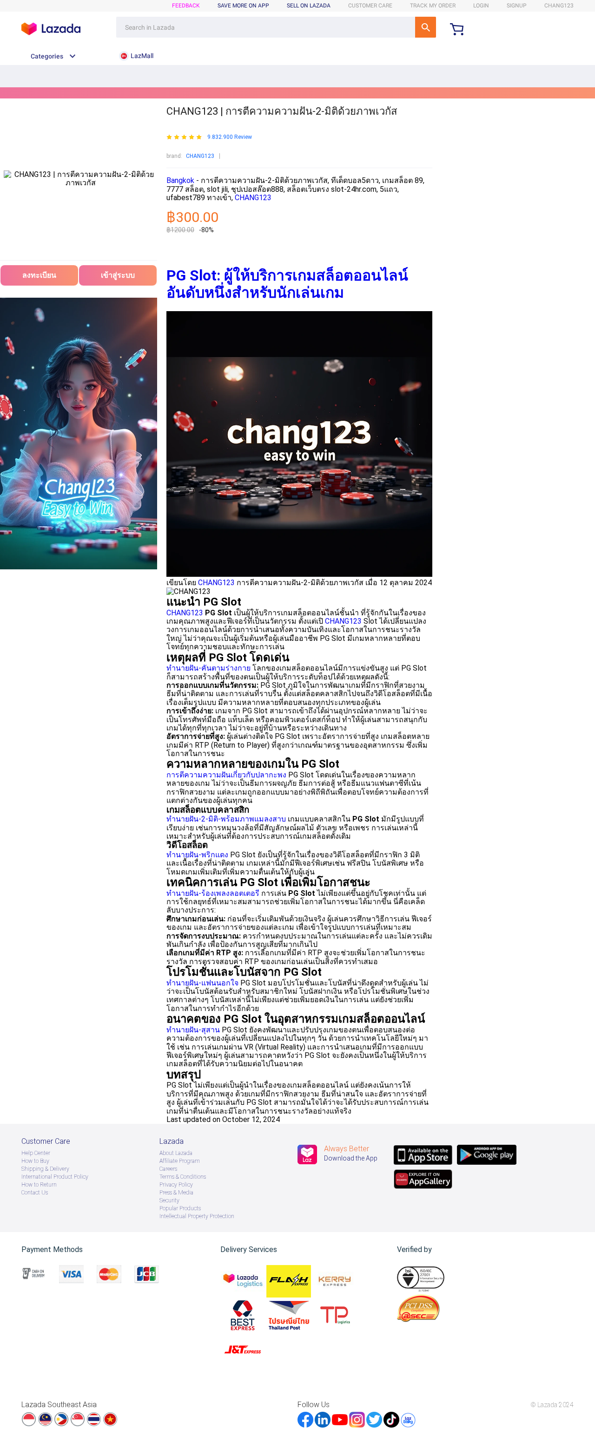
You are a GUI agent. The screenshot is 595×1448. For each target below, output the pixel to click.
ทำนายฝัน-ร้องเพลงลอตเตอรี (212, 893)
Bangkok (181, 180)
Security (169, 1200)
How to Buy (35, 1161)
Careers (168, 1169)
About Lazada (175, 1153)
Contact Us (34, 1192)
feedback (186, 5)
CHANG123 (200, 156)
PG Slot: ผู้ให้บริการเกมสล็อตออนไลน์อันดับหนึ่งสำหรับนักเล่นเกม (287, 284)
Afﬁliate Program (179, 1161)
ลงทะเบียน (39, 275)
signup (517, 5)
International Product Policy (54, 1177)
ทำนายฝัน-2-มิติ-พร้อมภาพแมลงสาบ (226, 819)
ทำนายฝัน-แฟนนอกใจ (202, 982)
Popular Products (180, 1208)
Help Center (35, 1153)
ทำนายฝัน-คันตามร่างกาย (208, 668)
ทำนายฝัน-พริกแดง (197, 854)
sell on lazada (309, 5)
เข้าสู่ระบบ (118, 275)
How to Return (39, 1184)
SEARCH (425, 27)
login (481, 5)
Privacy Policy (176, 1184)
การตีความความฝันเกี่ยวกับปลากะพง (226, 774)
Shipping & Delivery (45, 1169)
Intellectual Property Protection (196, 1216)
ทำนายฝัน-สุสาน (193, 1029)
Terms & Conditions (182, 1177)
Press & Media (176, 1192)
